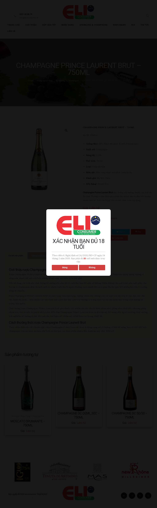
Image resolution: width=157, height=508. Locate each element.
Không (92, 267)
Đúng (64, 267)
